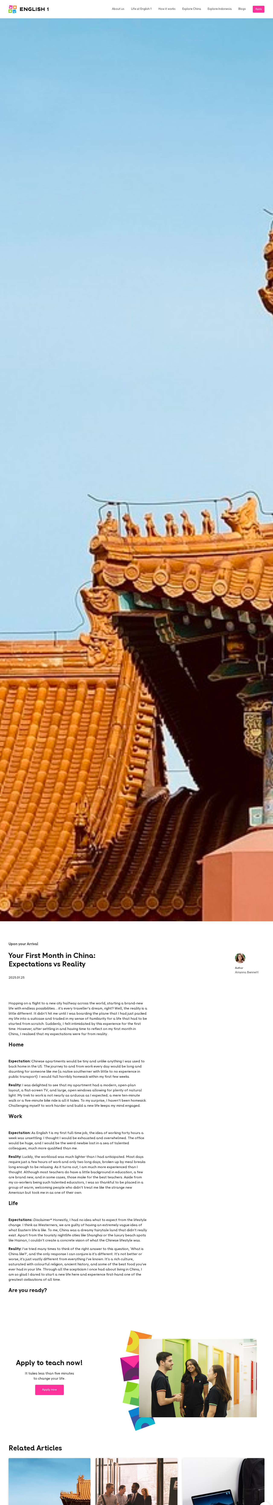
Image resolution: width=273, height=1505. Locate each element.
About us (118, 9)
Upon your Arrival (23, 944)
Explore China (191, 9)
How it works (167, 9)
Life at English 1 (141, 9)
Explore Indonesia (220, 9)
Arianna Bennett (246, 972)
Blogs (242, 9)
